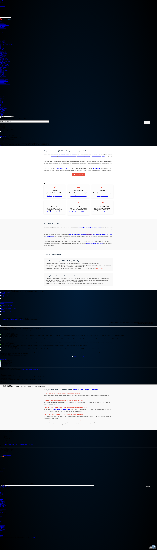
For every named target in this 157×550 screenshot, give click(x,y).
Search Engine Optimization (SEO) (6, 44)
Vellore (1, 524)
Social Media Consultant (3, 463)
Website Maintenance (3, 465)
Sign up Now (2, 141)
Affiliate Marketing (3, 50)
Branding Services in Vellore (102, 196)
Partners (1, 493)
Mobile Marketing (3, 53)
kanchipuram (2, 527)
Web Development (3, 101)
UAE (1, 519)
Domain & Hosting (3, 42)
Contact (1, 496)
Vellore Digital (3, 490)
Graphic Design (3, 26)
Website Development (4, 25)
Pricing (1, 510)
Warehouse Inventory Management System (4, 93)
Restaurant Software (4, 70)
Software (1, 54)
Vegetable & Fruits (3, 58)
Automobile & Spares (4, 64)
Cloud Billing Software (4, 79)
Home (1, 21)
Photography (3, 31)
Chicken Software (3, 86)
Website (1, 2)
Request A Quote (3, 136)
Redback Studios (99, 243)
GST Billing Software (2, 91)
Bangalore (2, 522)
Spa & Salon (2, 68)
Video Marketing (3, 52)
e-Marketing (2, 35)
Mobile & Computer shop (5, 61)
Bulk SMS (2, 30)
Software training (3, 108)
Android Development (2, 104)
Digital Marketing (3, 43)
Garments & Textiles (4, 59)
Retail (1, 57)
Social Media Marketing (4, 46)
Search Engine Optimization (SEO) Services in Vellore (78, 212)
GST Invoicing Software (4, 89)
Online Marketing (3, 4)
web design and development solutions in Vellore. (30, 369)
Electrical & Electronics (4, 65)
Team (1, 495)
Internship (2, 109)
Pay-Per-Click (2, 45)
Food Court (2, 78)
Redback (33, 537)
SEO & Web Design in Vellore (85, 389)
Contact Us (2, 115)
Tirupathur (2, 528)
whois (1, 29)
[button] (154, 547)
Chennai (1, 521)
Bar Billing (2, 73)
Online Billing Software (2, 99)
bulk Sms (1, 467)
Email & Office (2, 6)
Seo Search (2, 485)
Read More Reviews (4, 359)
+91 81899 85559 (11, 453)
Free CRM (3, 41)
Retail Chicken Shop (4, 88)
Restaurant (2, 71)
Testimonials (2, 501)
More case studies (100, 268)
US (0, 517)
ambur (1, 530)
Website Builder (4, 40)
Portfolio (1, 113)
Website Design (3, 24)
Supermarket (2, 56)
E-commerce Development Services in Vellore (102, 211)
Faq (0, 511)
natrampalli (2, 533)
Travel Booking (3, 509)
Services (1, 22)
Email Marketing (3, 34)
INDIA (1, 516)
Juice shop (2, 72)
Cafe (1, 77)
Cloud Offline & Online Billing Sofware (4, 81)
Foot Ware (2, 66)
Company (2, 111)
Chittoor (1, 536)
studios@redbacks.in (7, 455)
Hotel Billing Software (2, 95)
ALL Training (2, 110)
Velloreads (2, 487)
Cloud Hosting (2, 39)
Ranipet (1, 532)
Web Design (2, 504)
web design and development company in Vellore (13, 319)
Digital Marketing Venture (5, 486)
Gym (1, 69)
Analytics (1, 0)
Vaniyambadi (2, 529)
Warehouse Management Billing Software (5, 85)
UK (0, 518)
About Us (2, 112)
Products (1, 499)
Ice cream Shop (3, 76)
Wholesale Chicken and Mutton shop (3, 87)
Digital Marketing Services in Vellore (54, 211)
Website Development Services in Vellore (79, 196)
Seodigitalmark (3, 488)
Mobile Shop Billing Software (3, 97)
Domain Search (3, 28)
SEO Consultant (3, 38)
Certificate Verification (3, 468)
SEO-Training (2, 106)
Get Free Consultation (78, 174)
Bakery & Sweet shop (2, 75)
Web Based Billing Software (3, 83)
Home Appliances (3, 67)
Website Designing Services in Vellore (54, 196)
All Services (2, 32)
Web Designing (3, 102)
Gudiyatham (2, 525)
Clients (1, 497)
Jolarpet (1, 531)
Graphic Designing (3, 506)
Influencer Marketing (4, 51)
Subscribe (148, 486)
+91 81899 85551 (3, 453)
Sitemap (1, 512)
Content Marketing (3, 48)
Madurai (1, 535)
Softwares (2, 1)
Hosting (1, 3)
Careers (1, 114)
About (1, 492)
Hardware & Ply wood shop (3, 63)
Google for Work (3, 33)
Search (147, 122)
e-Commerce (2, 36)
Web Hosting (2, 23)
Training (1, 100)
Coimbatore (2, 526)
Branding (1, 37)
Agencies (2, 60)
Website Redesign (2, 466)
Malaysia (1, 520)
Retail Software (3, 55)
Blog (1, 500)
